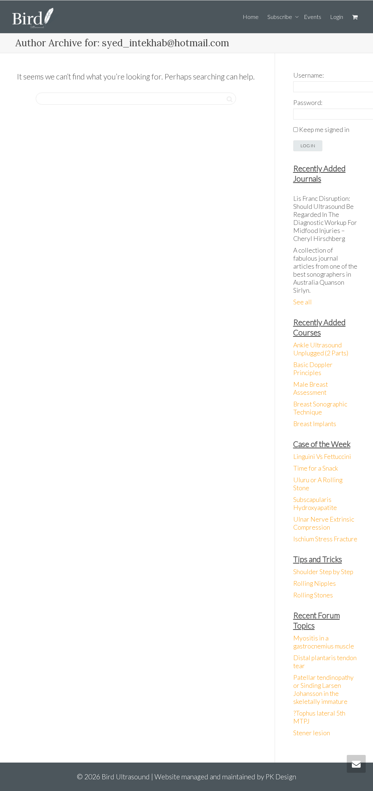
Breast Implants (314, 424)
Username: (308, 75)
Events (312, 16)
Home (251, 16)
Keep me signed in (324, 129)
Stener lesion (311, 733)
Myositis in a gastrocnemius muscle (323, 642)
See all (302, 302)
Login (336, 16)
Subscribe (280, 16)
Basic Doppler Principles (313, 369)
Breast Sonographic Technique (320, 408)
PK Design (281, 776)
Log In (308, 145)
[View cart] (355, 16)
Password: (307, 102)
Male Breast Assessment (310, 388)
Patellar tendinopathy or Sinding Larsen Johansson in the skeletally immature (323, 689)
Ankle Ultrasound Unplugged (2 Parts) (320, 349)
